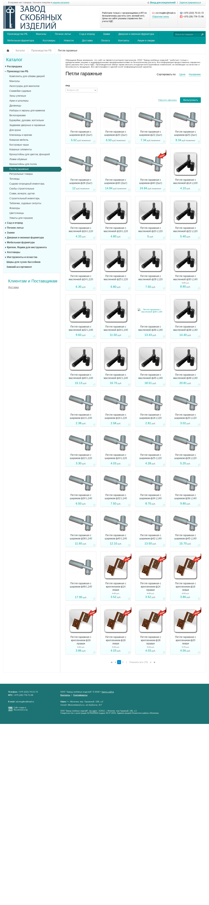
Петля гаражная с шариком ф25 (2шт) (185, 133)
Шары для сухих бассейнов (23, 262)
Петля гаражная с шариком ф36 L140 (185, 497)
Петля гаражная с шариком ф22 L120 (81, 457)
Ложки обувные (18, 159)
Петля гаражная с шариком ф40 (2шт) (150, 181)
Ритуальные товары (21, 174)
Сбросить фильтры (167, 100)
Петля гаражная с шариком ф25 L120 (150, 457)
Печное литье (63, 34)
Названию (195, 74)
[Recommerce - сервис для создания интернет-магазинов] (10, 710)
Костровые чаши (19, 144)
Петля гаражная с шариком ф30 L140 (81, 497)
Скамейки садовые (20, 91)
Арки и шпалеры (19, 100)
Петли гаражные (19, 169)
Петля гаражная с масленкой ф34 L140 (116, 328)
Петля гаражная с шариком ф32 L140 (116, 497)
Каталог (14, 59)
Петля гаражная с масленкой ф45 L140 (150, 376)
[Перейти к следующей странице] (150, 662)
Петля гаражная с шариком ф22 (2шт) (150, 133)
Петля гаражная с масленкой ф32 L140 (81, 328)
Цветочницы (16, 213)
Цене (182, 74)
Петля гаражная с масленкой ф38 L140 (185, 328)
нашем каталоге (61, 2)
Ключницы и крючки (20, 135)
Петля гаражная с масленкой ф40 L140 (81, 376)
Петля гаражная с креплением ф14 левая (115, 586)
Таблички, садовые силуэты (25, 203)
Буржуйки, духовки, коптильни (26, 120)
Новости (69, 40)
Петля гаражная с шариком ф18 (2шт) (80, 133)
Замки (106, 34)
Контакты (123, 40)
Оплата (105, 40)
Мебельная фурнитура (20, 40)
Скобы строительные (21, 188)
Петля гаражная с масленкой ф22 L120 (185, 230)
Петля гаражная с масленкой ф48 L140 (185, 376)
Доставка (87, 40)
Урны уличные (17, 95)
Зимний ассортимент (19, 267)
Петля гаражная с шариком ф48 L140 (81, 585)
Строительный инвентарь (24, 198)
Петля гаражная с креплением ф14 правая (150, 586)
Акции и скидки (146, 40)
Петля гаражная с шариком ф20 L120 (185, 416)
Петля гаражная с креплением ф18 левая (115, 640)
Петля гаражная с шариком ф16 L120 (116, 416)
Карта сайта (108, 692)
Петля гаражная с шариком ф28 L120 (185, 457)
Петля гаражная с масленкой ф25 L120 (116, 278)
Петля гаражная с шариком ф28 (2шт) (80, 181)
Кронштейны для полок (23, 164)
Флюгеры (14, 208)
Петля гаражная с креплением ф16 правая (80, 640)
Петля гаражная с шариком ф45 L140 (185, 537)
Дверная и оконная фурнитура (136, 34)
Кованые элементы (20, 149)
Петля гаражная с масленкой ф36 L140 (150, 328)
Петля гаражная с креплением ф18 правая (150, 640)
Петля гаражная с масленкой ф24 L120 (81, 278)
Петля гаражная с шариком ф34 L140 (150, 497)
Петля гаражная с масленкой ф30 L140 (185, 278)
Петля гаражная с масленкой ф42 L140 (116, 376)
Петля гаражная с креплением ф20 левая (185, 640)
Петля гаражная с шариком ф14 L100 (81, 416)
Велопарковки (17, 115)
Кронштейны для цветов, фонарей (29, 154)
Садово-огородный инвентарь (26, 183)
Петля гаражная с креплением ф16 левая (185, 586)
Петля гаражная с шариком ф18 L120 (150, 416)
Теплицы (14, 178)
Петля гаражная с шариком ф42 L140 (150, 537)
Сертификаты (80, 695)
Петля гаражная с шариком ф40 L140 (116, 537)
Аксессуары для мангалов (24, 86)
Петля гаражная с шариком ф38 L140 (81, 537)
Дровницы (15, 105)
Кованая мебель (18, 139)
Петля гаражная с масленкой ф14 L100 (185, 181)
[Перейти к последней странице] (154, 662)
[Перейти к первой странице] (111, 662)
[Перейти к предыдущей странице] (115, 662)
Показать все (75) (138, 662)
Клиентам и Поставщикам (32, 281)
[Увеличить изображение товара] (94, 142)
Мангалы (41, 34)
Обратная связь (160, 16)
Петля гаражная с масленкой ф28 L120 (150, 278)
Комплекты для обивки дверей (27, 76)
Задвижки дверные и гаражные (27, 125)
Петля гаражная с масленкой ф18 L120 (116, 230)
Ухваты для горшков (21, 218)
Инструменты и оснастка (22, 257)
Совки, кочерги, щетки (22, 193)
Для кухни (15, 130)
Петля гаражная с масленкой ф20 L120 (150, 230)
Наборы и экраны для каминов (27, 110)
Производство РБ (17, 34)
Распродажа (14, 66)
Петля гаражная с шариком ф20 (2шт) (115, 133)
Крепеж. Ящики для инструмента (27, 247)
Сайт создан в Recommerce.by (21, 709)
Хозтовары (48, 40)
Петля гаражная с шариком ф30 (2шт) (115, 181)
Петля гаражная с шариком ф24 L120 (116, 457)
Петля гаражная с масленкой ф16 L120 (81, 230)
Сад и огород (87, 34)
